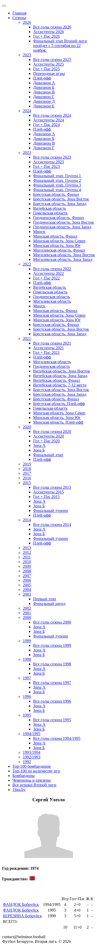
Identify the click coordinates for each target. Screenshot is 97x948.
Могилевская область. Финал (59, 250)
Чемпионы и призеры (31, 780)
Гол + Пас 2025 (46, 69)
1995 (27, 715)
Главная (19, 13)
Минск (39, 231)
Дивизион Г (43, 97)
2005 (27, 585)
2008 (27, 571)
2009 (27, 566)
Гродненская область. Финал (58, 217)
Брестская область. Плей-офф (59, 403)
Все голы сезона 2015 (52, 487)
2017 (27, 473)
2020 (27, 427)
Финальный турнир (50, 510)
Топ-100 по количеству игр (36, 771)
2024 (27, 110)
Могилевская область (52, 301)
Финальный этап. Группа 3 (57, 185)
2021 (27, 338)
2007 (27, 575)
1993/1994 (31, 752)
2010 (27, 562)
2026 (27, 22)
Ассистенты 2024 (48, 120)
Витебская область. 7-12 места (59, 385)
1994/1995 (31, 734)
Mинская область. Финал (55, 310)
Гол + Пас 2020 (46, 441)
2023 (27, 152)
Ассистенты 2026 (48, 31)
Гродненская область (51, 296)
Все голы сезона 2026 (52, 27)
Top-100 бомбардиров (31, 766)
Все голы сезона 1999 (52, 645)
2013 (27, 548)
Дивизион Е (44, 106)
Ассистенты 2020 (48, 436)
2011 (27, 557)
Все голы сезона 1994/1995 (56, 738)
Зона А (39, 445)
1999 (27, 641)
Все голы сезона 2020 (52, 431)
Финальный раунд (49, 603)
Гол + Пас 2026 (46, 36)
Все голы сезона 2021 (52, 343)
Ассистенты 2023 (48, 162)
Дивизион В (44, 92)
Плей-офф (42, 78)
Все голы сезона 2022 (52, 269)
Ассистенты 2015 (48, 492)
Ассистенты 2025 (48, 64)
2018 (27, 469)
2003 (27, 594)
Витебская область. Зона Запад (60, 376)
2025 (27, 55)
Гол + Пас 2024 (46, 124)
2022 (27, 264)
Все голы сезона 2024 (52, 115)
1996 (27, 696)
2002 (27, 608)
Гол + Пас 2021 (46, 352)
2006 (27, 580)
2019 (27, 464)
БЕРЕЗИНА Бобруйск (22, 916)
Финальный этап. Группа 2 (57, 180)
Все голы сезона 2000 (52, 622)
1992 (27, 761)
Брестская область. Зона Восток (61, 199)
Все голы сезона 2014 (52, 524)
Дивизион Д (44, 101)
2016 (27, 478)
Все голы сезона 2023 (52, 157)
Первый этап (44, 599)
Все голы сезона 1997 (52, 682)
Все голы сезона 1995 (52, 720)
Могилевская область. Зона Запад (62, 259)
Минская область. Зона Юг (57, 245)
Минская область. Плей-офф (58, 422)
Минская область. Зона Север (59, 241)
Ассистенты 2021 (48, 348)
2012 (27, 552)
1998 (27, 659)
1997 (27, 678)
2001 (27, 613)
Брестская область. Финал (56, 194)
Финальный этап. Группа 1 (57, 176)
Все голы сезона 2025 (52, 59)
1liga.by (19, 789)
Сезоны (19, 17)
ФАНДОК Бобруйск (21, 904)
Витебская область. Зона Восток (61, 371)
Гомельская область (50, 213)
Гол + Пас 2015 (46, 496)
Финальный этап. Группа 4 (57, 190)
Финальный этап (48, 455)
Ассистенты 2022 (48, 273)
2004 (27, 589)
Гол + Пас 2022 (46, 278)
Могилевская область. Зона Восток (64, 255)
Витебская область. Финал (56, 380)
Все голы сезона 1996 (52, 701)
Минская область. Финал (55, 236)
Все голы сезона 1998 (52, 664)
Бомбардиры (23, 775)
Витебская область (49, 208)
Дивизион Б (43, 87)
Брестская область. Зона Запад (59, 203)
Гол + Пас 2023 (46, 166)
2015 (27, 482)
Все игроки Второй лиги (34, 785)
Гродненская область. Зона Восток (63, 222)
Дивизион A (44, 83)
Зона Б (39, 450)
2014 (27, 520)
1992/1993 (31, 757)
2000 (27, 617)
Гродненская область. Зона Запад (62, 227)
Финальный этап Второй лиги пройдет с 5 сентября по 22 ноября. (60, 45)
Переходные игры (49, 73)
